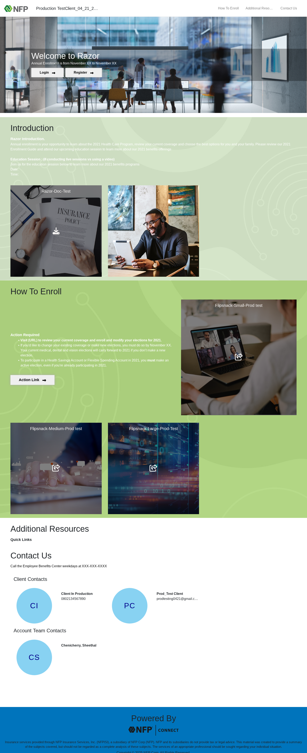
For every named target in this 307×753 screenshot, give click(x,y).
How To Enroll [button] (228, 8)
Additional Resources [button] (260, 8)
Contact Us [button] (288, 8)
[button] (47, 72)
